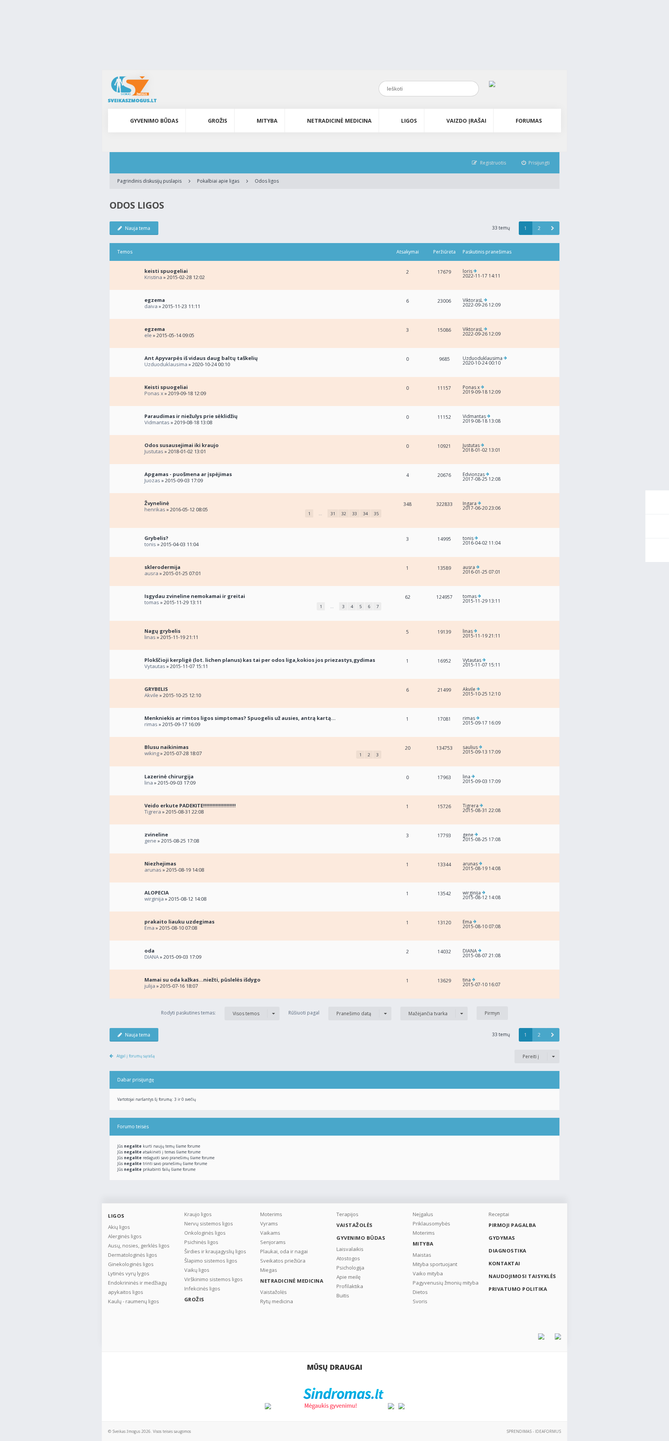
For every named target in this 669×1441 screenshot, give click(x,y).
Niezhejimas (160, 863)
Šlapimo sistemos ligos (210, 1260)
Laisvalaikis (350, 1249)
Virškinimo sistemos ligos (213, 1279)
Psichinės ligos (201, 1242)
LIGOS (409, 120)
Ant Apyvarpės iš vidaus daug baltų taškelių (201, 358)
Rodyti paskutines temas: (210, 1012)
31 (333, 513)
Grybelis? (156, 538)
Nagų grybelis (162, 630)
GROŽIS (217, 120)
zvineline (156, 834)
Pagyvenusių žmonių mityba (446, 1282)
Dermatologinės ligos (132, 1254)
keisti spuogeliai (166, 270)
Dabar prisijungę (135, 1079)
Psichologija (350, 1267)
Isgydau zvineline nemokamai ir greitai (194, 596)
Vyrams (269, 1223)
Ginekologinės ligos (131, 1264)
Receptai (499, 1214)
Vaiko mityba (428, 1273)
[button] (552, 228)
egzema (154, 299)
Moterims (271, 1214)
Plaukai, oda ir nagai (284, 1251)
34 (365, 513)
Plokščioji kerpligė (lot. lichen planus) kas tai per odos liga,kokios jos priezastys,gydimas (259, 659)
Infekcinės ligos (202, 1288)
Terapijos (347, 1214)
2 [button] (539, 228)
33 (354, 513)
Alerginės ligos (125, 1236)
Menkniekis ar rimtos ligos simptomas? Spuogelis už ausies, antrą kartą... (240, 718)
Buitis (342, 1295)
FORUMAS (529, 120)
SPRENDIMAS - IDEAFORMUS (533, 1431)
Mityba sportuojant (435, 1264)
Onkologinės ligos (205, 1232)
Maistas (422, 1254)
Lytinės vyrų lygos (128, 1273)
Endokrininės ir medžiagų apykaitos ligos (137, 1287)
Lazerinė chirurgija (169, 776)
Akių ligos (119, 1226)
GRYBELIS (156, 688)
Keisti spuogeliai (166, 387)
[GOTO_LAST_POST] (475, 271)
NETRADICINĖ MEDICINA (339, 120)
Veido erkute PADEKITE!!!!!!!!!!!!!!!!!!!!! (190, 805)
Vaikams (270, 1232)
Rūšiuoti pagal (329, 1012)
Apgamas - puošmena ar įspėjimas (188, 474)
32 (343, 513)
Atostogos (348, 1258)
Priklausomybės (431, 1223)
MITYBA (267, 120)
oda (149, 950)
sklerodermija (162, 567)
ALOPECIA (156, 892)
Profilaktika (349, 1286)
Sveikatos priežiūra (282, 1260)
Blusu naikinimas (166, 747)
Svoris (420, 1301)
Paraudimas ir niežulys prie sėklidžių (191, 416)
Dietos (420, 1292)
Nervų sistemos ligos (208, 1223)
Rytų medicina (276, 1301)
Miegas (268, 1269)
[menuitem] (536, 162)
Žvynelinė (156, 503)
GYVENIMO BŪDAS (154, 120)
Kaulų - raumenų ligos (133, 1301)
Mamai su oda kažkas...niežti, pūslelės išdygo (202, 979)
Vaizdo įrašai (466, 120)
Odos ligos (267, 181)
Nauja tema (137, 228)
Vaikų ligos (196, 1269)
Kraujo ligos (198, 1214)
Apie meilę (348, 1276)
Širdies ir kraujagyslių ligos (215, 1251)
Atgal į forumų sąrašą (136, 1056)
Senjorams (273, 1242)
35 (376, 513)
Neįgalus (423, 1214)
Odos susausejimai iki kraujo (181, 445)
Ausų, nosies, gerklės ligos (139, 1245)
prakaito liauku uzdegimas (179, 921)
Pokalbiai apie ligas (218, 181)
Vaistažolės (273, 1292)
